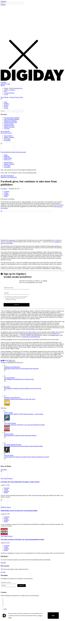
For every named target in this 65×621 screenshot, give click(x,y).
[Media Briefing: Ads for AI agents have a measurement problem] (4, 505)
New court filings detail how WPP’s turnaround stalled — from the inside (23, 414)
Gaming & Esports (9, 125)
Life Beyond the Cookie (10, 122)
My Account (4, 133)
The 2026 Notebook (9, 377)
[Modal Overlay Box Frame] (32, 290)
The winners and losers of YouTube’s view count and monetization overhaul (24, 424)
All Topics (7, 128)
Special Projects (8, 135)
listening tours (54, 335)
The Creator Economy (10, 423)
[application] (32, 615)
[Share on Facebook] (3, 361)
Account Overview (9, 93)
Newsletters (7, 140)
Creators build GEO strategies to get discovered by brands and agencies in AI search (26, 457)
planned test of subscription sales (31, 336)
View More (4, 469)
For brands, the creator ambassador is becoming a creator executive (20, 481)
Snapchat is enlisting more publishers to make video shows (19, 399)
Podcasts (12, 97)
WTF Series (7, 139)
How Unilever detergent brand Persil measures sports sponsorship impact (23, 446)
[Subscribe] (3, 82)
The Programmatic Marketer (11, 119)
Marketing (7, 156)
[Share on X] (5, 361)
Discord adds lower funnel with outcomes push (13, 152)
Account (3, 572)
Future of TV (7, 159)
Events (17, 97)
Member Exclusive (6, 507)
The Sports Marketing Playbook (12, 444)
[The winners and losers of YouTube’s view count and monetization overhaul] (4, 534)
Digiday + (7, 97)
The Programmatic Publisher (11, 117)
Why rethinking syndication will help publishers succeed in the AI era (22, 388)
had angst (11, 240)
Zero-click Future (8, 455)
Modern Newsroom (9, 127)
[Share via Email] (7, 361)
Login (8, 84)
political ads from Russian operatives (29, 333)
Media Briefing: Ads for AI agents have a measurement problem (19, 510)
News (2, 97)
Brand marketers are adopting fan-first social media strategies (20, 435)
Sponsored (7, 387)
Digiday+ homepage (9, 90)
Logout (6, 94)
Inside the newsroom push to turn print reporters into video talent (21, 368)
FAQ (5, 91)
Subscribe (3, 84)
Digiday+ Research (9, 137)
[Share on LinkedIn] (1, 361)
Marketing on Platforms (10, 121)
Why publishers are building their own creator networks (19, 379)
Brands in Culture (9, 124)
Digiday (5, 188)
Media (5, 155)
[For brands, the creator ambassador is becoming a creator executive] (4, 477)
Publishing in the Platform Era (9, 177)
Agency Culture (8, 412)
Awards (21, 97)
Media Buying (8, 158)
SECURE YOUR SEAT (7, 175)
